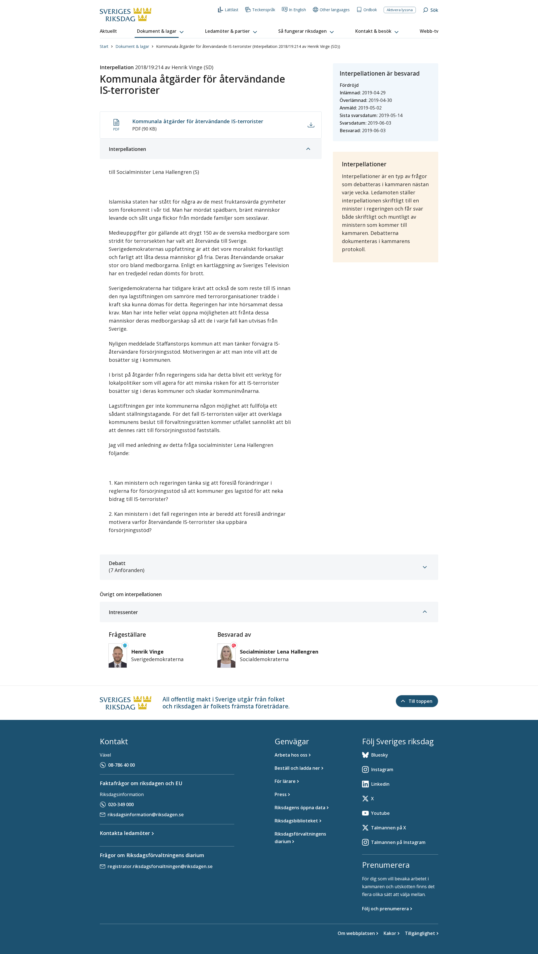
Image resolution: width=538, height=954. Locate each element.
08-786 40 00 (121, 765)
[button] (161, 31)
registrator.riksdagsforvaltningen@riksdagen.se (160, 866)
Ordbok (370, 9)
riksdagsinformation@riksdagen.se (146, 814)
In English (297, 9)
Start (104, 46)
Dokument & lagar (132, 46)
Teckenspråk (263, 9)
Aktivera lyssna (400, 9)
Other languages (335, 9)
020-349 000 (121, 804)
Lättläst (231, 9)
